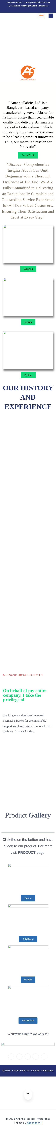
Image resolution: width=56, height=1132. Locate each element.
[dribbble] (36, 1056)
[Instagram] (39, 10)
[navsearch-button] (51, 16)
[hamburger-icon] (41, 16)
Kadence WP (34, 1122)
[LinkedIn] (29, 10)
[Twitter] (23, 10)
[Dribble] (34, 10)
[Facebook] (18, 10)
